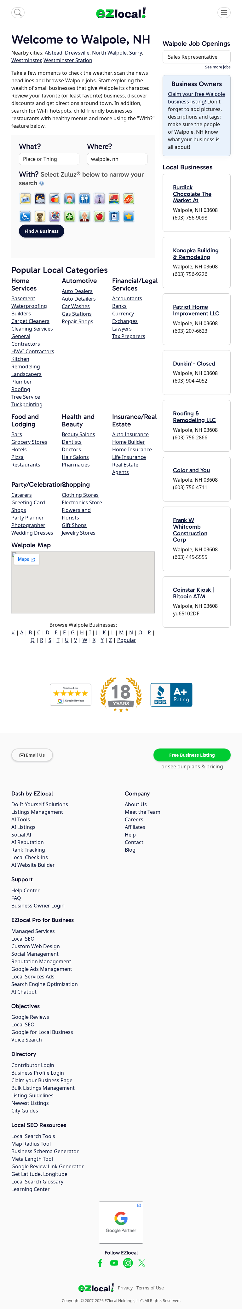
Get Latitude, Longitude (39, 1174)
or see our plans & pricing (192, 766)
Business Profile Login (37, 1072)
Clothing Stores (80, 494)
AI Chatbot (24, 991)
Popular (126, 640)
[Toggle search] (18, 12)
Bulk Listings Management (43, 1087)
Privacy (125, 1288)
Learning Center (30, 1189)
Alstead (53, 52)
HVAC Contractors (32, 351)
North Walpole (109, 52)
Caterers (21, 494)
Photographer (28, 525)
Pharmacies (76, 464)
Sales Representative (192, 56)
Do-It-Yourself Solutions (39, 804)
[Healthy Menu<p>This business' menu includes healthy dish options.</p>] (99, 216)
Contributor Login (32, 1065)
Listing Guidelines (32, 1095)
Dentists (72, 441)
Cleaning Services (32, 328)
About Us (136, 804)
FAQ (16, 898)
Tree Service (25, 396)
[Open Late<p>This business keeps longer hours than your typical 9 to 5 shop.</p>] (40, 198)
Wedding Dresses (32, 532)
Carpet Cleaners (30, 321)
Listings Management (37, 811)
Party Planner (27, 517)
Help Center (25, 890)
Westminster (26, 60)
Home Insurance (132, 449)
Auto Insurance (130, 434)
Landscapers (26, 374)
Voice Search (26, 1039)
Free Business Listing (192, 755)
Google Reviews (30, 1016)
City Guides (24, 1110)
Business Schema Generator (45, 1151)
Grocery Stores (29, 441)
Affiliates (135, 827)
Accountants (127, 298)
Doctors (71, 449)
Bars (16, 434)
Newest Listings (30, 1103)
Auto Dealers (77, 291)
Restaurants (25, 464)
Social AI (21, 834)
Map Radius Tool (31, 1143)
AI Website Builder (33, 864)
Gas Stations (77, 313)
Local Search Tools (33, 1136)
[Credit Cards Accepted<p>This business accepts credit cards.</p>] (55, 198)
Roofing (20, 389)
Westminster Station (67, 60)
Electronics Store (82, 502)
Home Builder (128, 441)
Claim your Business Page (41, 1080)
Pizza (17, 457)
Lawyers (122, 328)
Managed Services (33, 931)
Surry (135, 52)
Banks (119, 305)
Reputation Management (41, 961)
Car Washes (76, 306)
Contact (134, 842)
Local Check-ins (29, 857)
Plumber (21, 381)
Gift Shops (74, 525)
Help (130, 834)
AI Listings (23, 827)
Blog (130, 849)
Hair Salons (75, 457)
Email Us (35, 755)
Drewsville (77, 52)
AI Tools (20, 819)
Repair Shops (77, 321)
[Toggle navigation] (224, 12)
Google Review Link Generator (47, 1166)
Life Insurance (129, 457)
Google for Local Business (42, 1032)
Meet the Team (142, 811)
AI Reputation (27, 842)
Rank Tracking (28, 849)
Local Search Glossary (37, 1181)
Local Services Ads (33, 976)
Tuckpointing (27, 404)
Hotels (19, 449)
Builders (21, 313)
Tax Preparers (128, 336)
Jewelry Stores (78, 532)
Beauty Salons (78, 434)
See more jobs (218, 67)
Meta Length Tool (32, 1158)
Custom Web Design (35, 946)
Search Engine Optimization (44, 984)
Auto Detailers (79, 298)
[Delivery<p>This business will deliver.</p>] (114, 198)
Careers (134, 819)
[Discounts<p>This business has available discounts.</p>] (129, 198)
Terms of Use (150, 1288)
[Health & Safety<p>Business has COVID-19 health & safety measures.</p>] (114, 216)
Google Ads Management (41, 969)
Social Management (35, 953)
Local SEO (23, 938)
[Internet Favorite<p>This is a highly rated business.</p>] (129, 216)
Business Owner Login (38, 905)
